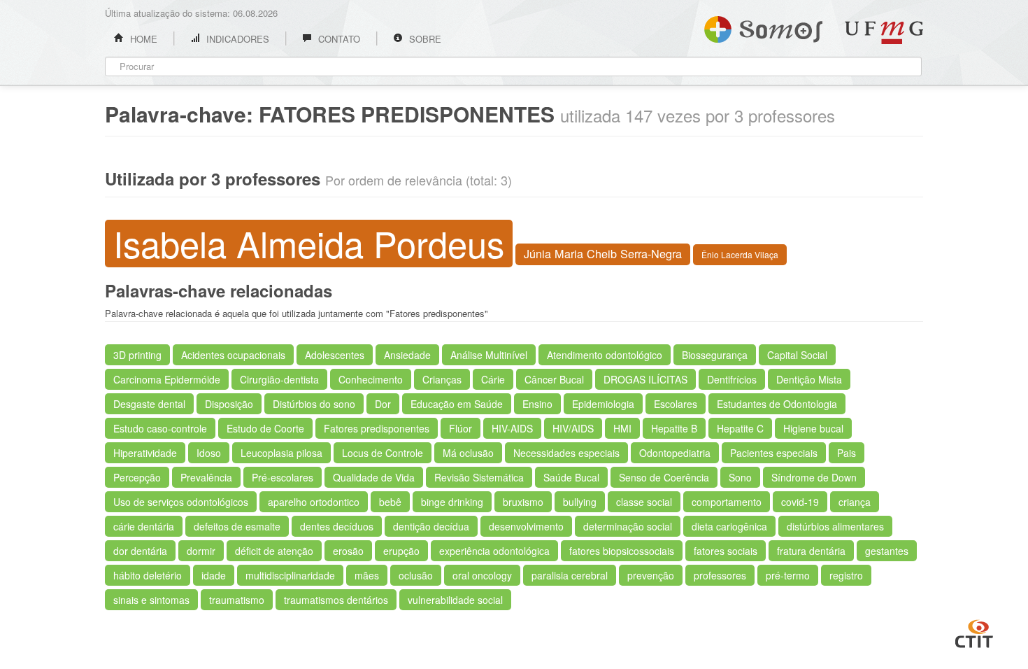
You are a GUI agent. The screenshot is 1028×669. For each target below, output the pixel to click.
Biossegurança (715, 355)
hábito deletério (147, 575)
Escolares (675, 404)
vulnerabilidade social (455, 600)
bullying (580, 502)
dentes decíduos (336, 526)
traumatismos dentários (336, 600)
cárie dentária (143, 526)
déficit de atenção (274, 551)
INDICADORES (236, 38)
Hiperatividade (145, 453)
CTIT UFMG (974, 632)
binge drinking (452, 502)
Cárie (493, 379)
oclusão (416, 575)
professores (720, 575)
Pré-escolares (282, 477)
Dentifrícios (732, 379)
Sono (740, 477)
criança (854, 502)
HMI (622, 428)
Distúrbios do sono (314, 404)
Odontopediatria (675, 453)
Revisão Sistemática (479, 477)
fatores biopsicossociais (621, 551)
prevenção (650, 575)
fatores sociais (725, 551)
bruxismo (523, 502)
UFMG (884, 32)
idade (213, 575)
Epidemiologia (603, 404)
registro (846, 575)
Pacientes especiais (774, 453)
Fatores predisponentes (376, 428)
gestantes (886, 551)
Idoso (209, 453)
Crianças (442, 379)
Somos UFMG (763, 26)
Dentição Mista (809, 379)
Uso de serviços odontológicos (180, 502)
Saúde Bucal (571, 477)
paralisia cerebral (569, 575)
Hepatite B (674, 428)
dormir (201, 551)
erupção (401, 551)
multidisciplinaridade (290, 575)
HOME (142, 38)
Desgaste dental (149, 404)
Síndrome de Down (814, 477)
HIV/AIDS (573, 428)
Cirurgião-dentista (279, 379)
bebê (390, 502)
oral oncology (482, 575)
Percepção (137, 477)
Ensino (537, 404)
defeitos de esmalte (237, 526)
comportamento (727, 502)
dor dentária (140, 551)
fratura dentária (811, 551)
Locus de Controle (382, 453)
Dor (383, 404)
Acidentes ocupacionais (233, 355)
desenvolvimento (526, 526)
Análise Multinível (488, 355)
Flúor (460, 428)
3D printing (137, 355)
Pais (846, 453)
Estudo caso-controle (160, 428)
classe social (644, 502)
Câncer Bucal (554, 379)
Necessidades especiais (566, 453)
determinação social (627, 526)
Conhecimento (370, 379)
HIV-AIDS (512, 428)
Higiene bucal (813, 428)
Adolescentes (334, 355)
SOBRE (423, 38)
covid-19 (800, 502)
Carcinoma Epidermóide (166, 379)
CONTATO (337, 38)
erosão (348, 551)
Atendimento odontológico (604, 355)
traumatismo (236, 600)
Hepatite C (740, 428)
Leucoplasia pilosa (281, 453)
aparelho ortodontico (313, 502)
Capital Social (797, 355)
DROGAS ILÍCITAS (645, 379)
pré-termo (788, 575)
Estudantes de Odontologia (777, 404)
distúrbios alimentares (835, 526)
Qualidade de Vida (374, 477)
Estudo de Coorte (265, 428)
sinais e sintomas (151, 600)
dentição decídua (431, 526)
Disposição (229, 404)
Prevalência (206, 477)
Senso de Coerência (664, 477)
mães (367, 575)
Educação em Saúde (457, 404)
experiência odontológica (494, 551)
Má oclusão (468, 453)
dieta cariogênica (729, 526)
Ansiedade (407, 355)
